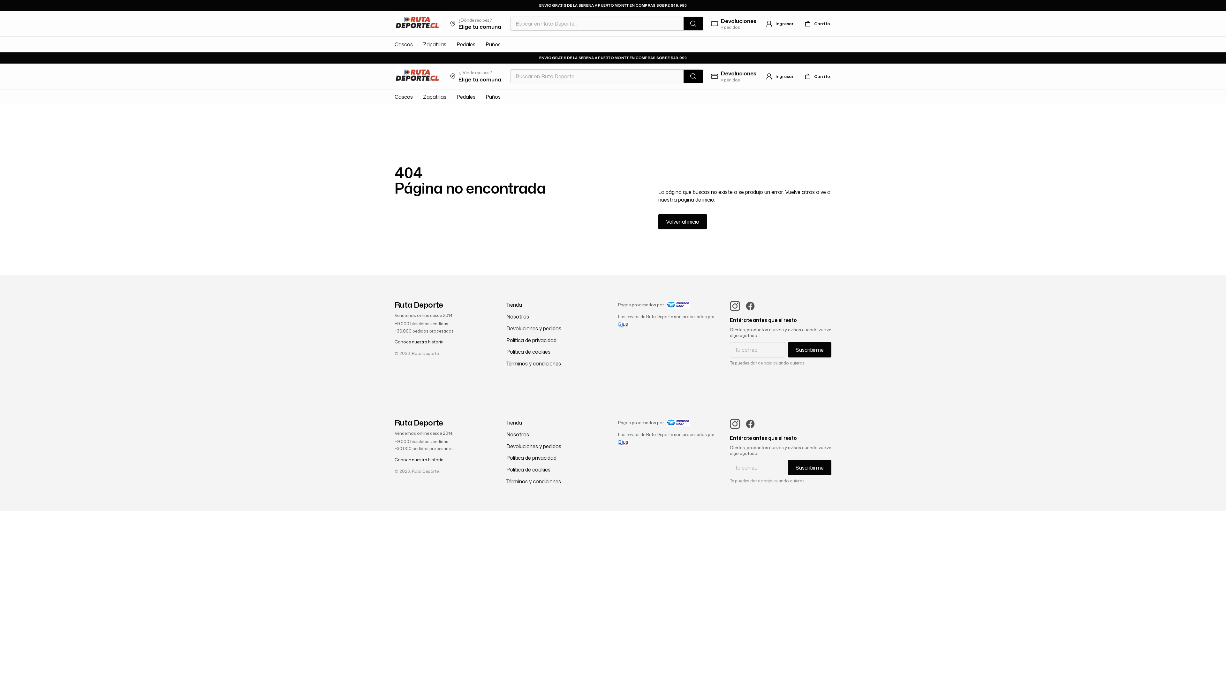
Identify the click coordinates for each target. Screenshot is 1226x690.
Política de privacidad (531, 340)
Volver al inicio (682, 221)
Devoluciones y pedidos (533, 328)
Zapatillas (434, 44)
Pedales (466, 44)
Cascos (404, 44)
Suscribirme (810, 349)
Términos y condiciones (533, 363)
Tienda (514, 304)
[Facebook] (750, 306)
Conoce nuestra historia (419, 342)
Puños (493, 44)
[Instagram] (735, 306)
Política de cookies (528, 351)
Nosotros (517, 316)
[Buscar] (693, 23)
